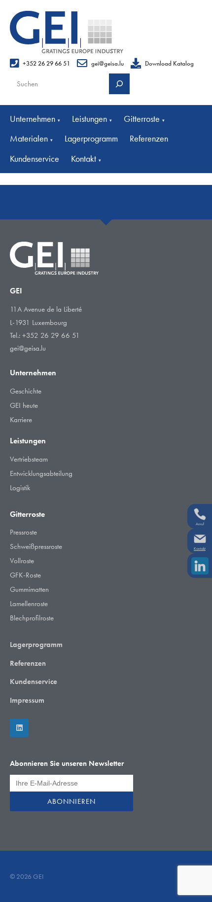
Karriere (21, 420)
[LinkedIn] (19, 728)
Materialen (31, 138)
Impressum (27, 700)
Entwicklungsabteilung (41, 473)
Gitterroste (144, 118)
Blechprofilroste (32, 618)
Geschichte (25, 391)
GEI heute (24, 405)
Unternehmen (35, 118)
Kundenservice (34, 158)
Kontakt (86, 158)
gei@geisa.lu (107, 63)
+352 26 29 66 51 (46, 63)
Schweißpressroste (36, 546)
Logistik (20, 488)
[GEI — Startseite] (66, 32)
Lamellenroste (29, 604)
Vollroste (22, 561)
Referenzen (149, 138)
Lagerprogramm (91, 138)
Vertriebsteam (29, 459)
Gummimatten (29, 589)
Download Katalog (169, 63)
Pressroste (23, 532)
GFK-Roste (25, 575)
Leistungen (92, 118)
